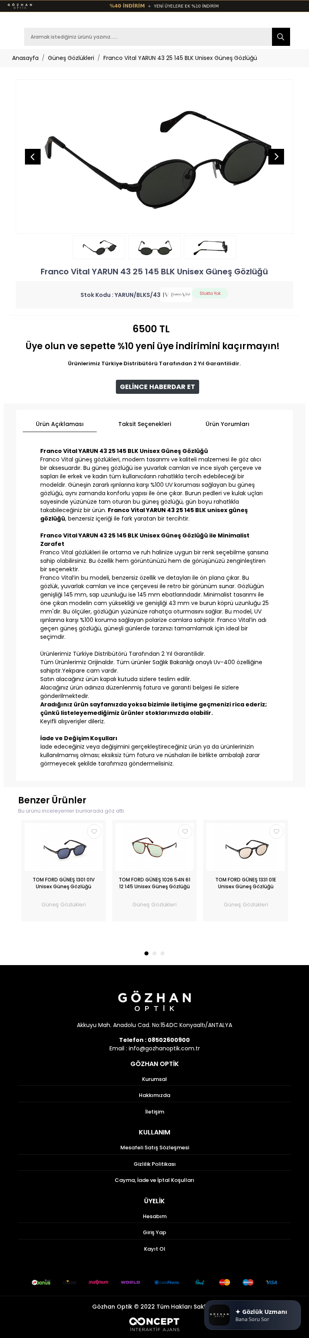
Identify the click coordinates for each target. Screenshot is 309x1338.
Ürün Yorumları (227, 424)
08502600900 (169, 1040)
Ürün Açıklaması (60, 424)
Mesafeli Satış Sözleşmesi (154, 1147)
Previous (32, 156)
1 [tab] (146, 953)
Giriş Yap (154, 1232)
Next (276, 156)
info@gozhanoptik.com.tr (164, 1048)
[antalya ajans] (154, 1324)
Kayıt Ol (154, 1249)
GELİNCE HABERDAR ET (157, 386)
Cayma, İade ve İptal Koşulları (154, 1180)
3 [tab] (163, 953)
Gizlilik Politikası (155, 1164)
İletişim (154, 1112)
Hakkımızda (154, 1095)
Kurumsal (154, 1079)
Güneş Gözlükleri (71, 58)
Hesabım (155, 1216)
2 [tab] (154, 953)
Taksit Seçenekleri (144, 424)
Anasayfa (25, 58)
